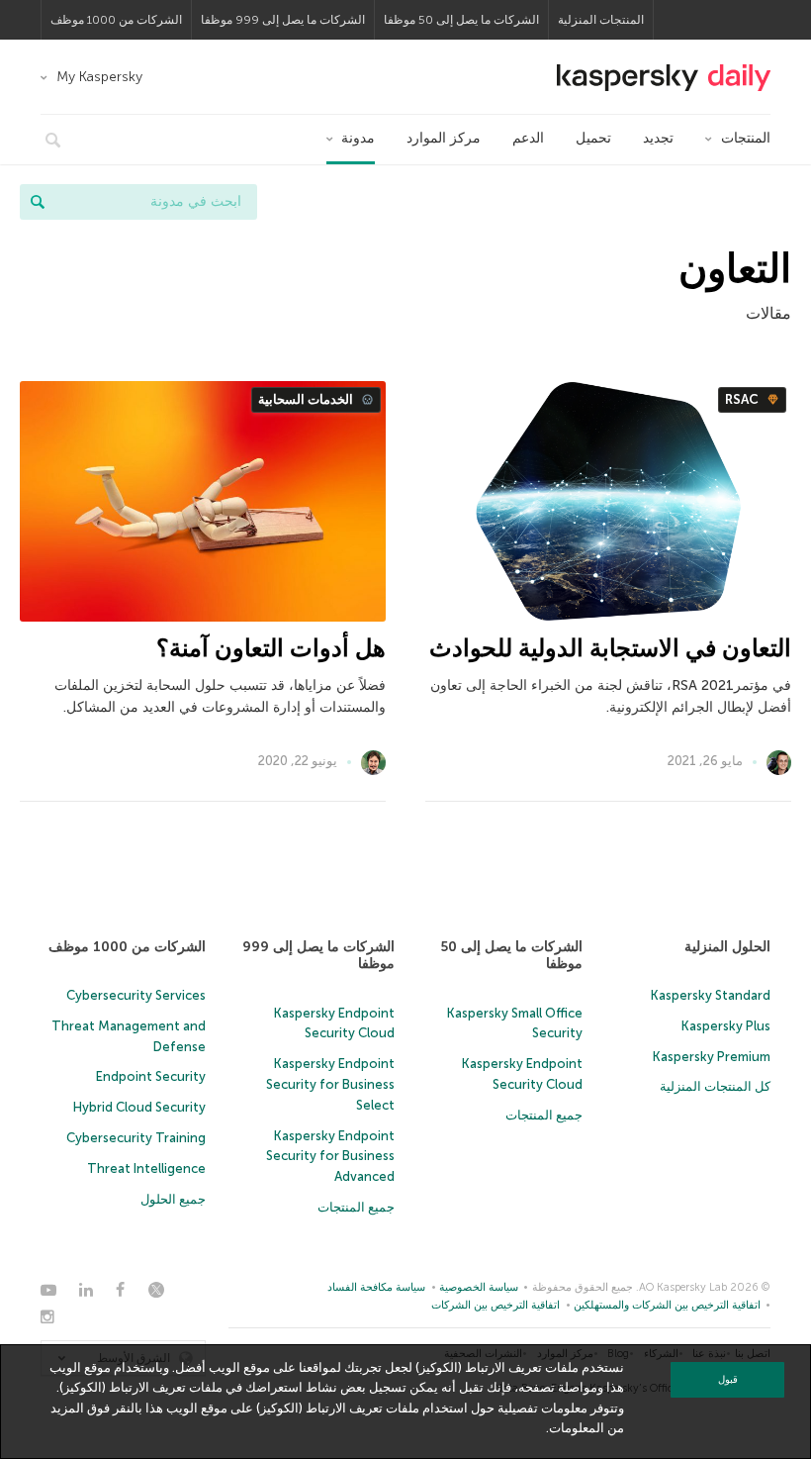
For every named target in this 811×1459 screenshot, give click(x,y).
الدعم (528, 138)
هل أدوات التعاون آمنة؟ (271, 647)
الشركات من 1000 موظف (116, 20)
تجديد (658, 138)
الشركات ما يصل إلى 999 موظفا (283, 20)
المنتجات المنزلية (601, 20)
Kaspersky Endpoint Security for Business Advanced (330, 1156)
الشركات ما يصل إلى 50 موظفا (461, 20)
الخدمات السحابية (307, 399)
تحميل (593, 138)
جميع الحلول (173, 1199)
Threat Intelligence (146, 1168)
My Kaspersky (99, 76)
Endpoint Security (151, 1076)
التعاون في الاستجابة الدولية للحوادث (610, 647)
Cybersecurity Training (136, 1137)
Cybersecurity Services (136, 995)
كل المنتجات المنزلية (715, 1086)
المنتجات (745, 138)
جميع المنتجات (544, 1115)
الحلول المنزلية (727, 946)
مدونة (358, 138)
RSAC (743, 399)
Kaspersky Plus (725, 1026)
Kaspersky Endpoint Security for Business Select (330, 1084)
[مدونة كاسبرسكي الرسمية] (663, 77)
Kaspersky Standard (710, 995)
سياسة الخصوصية (478, 1287)
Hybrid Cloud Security (139, 1107)
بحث (37, 202)
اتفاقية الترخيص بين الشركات (495, 1305)
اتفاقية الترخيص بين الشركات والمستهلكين (667, 1305)
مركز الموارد (443, 138)
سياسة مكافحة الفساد (376, 1287)
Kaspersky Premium (711, 1056)
